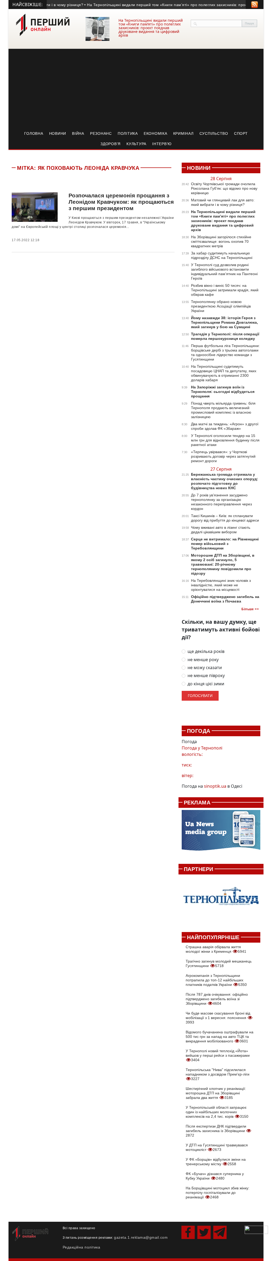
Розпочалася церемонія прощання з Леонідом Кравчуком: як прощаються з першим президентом (121, 201)
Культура (136, 144)
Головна (33, 133)
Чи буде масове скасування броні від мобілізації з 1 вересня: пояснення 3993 (218, 1017)
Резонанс (101, 133)
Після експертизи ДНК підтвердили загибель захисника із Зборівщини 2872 (216, 1130)
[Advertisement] (136, 88)
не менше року (203, 659)
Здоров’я (110, 144)
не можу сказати (205, 667)
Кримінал (183, 133)
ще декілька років (206, 651)
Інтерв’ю (162, 144)
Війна (78, 133)
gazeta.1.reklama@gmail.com (141, 1237)
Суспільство (213, 133)
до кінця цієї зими (206, 684)
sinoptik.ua (215, 786)
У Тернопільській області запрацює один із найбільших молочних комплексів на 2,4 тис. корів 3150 (217, 1112)
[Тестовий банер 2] (221, 900)
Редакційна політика (81, 1247)
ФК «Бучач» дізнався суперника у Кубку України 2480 (215, 1176)
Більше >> (250, 609)
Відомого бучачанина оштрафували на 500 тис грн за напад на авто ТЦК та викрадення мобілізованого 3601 (219, 1036)
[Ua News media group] (221, 833)
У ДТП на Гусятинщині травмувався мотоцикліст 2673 (217, 1147)
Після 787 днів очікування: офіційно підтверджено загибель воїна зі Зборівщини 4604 (217, 999)
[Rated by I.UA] (256, 1229)
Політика (128, 133)
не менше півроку (206, 675)
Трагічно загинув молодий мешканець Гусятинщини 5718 (219, 963)
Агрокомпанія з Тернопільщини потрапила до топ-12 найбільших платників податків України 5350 (216, 980)
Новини (57, 133)
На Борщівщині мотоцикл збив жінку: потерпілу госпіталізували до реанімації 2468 (217, 1192)
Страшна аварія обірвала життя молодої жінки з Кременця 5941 (216, 949)
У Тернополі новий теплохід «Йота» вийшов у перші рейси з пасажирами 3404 (218, 1055)
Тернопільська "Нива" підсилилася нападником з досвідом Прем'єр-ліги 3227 (217, 1074)
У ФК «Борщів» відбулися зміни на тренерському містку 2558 (216, 1161)
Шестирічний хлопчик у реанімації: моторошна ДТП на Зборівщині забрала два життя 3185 (216, 1093)
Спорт (241, 133)
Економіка (155, 133)
